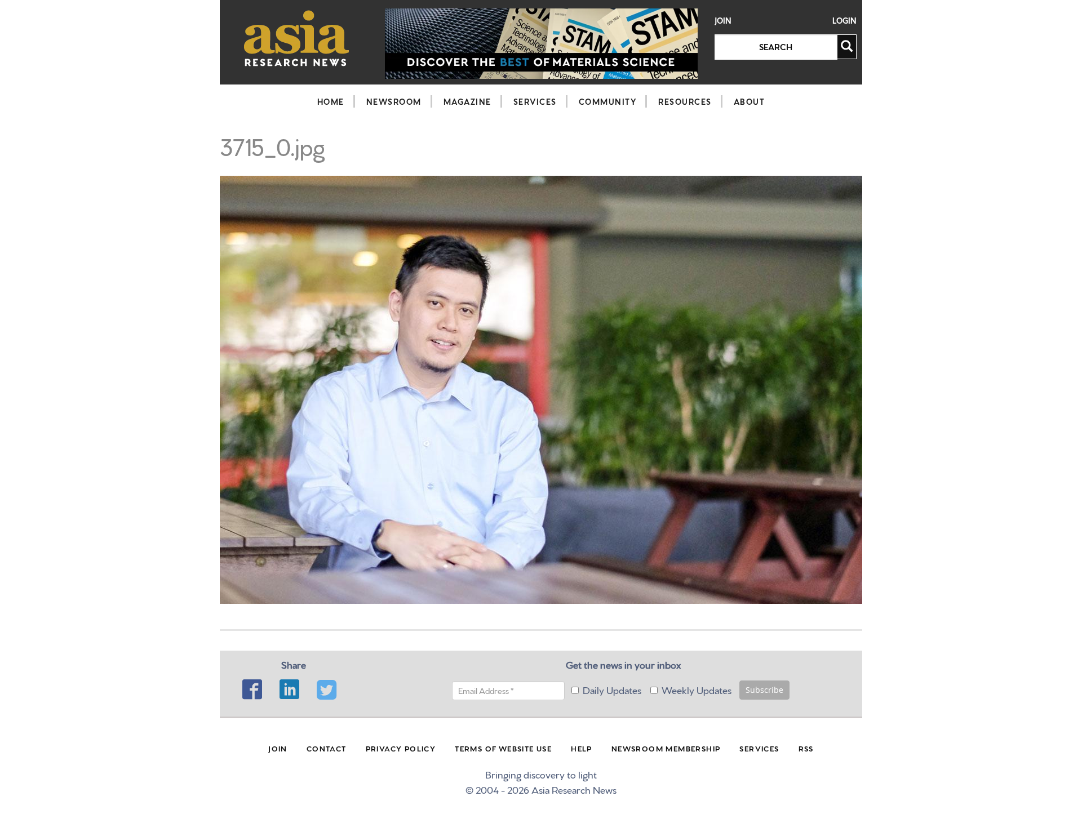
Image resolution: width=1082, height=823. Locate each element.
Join (723, 20)
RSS (806, 748)
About (749, 101)
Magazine (467, 101)
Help (581, 748)
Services (535, 101)
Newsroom (394, 101)
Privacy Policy (401, 748)
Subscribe (764, 689)
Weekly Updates (696, 689)
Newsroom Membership (666, 748)
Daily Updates (612, 689)
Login (844, 20)
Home (330, 101)
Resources (685, 101)
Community (608, 101)
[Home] (296, 38)
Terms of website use (503, 748)
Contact (327, 748)
